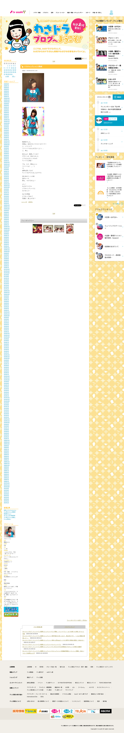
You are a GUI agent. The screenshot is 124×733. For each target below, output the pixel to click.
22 (8, 72)
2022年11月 (6, 164)
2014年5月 (6, 345)
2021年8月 (6, 190)
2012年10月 (6, 379)
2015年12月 (6, 312)
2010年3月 (6, 434)
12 (15, 68)
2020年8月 (6, 212)
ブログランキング (70, 627)
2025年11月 (6, 100)
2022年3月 (6, 178)
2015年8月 (6, 319)
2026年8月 (6, 83)
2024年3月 (6, 135)
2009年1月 (6, 459)
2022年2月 (6, 180)
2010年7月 (6, 427)
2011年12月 (6, 397)
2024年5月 (6, 132)
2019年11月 (6, 228)
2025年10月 (6, 101)
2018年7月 (6, 256)
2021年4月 (6, 197)
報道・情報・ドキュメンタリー (75, 12)
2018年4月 (6, 262)
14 (6, 70)
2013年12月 (6, 354)
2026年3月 (6, 92)
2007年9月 (6, 488)
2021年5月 (6, 196)
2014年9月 (6, 338)
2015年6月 (6, 322)
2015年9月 (6, 317)
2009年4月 (6, 454)
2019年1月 (6, 246)
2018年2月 (6, 265)
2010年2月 (6, 436)
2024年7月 (6, 128)
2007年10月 (6, 486)
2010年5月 (6, 431)
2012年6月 (6, 386)
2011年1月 (6, 417)
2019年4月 (6, 240)
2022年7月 (6, 171)
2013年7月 (6, 363)
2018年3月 (6, 263)
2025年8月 (6, 105)
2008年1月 (6, 481)
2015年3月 (6, 328)
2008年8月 (6, 468)
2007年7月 (6, 491)
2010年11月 (6, 420)
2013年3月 (6, 370)
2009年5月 (6, 452)
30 (10, 74)
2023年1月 (6, 160)
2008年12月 (6, 461)
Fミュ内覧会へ (7, 519)
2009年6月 (6, 450)
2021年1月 (6, 203)
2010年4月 (6, 433)
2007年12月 (6, 483)
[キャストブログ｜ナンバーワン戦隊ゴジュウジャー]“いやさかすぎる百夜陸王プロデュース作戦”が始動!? (52, 646)
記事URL (30, 202)
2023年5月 (6, 153)
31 (11, 74)
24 (11, 72)
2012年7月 (6, 385)
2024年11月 (6, 121)
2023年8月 (6, 148)
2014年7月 (6, 342)
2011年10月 (6, 401)
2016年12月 (6, 290)
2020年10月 (6, 208)
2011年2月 (6, 415)
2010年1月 (6, 438)
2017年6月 (6, 279)
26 (15, 72)
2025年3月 (6, 114)
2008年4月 (6, 475)
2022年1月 (6, 181)
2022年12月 (6, 162)
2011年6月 (6, 408)
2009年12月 (6, 440)
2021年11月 (6, 185)
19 (15, 70)
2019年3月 (6, 242)
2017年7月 (6, 278)
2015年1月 (6, 331)
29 (8, 74)
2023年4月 (6, 155)
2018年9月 (6, 253)
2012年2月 (6, 393)
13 (4, 70)
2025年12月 (6, 98)
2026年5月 (6, 89)
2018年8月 (6, 255)
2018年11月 (6, 249)
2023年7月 (6, 149)
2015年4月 (6, 326)
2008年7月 (6, 470)
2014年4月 (6, 347)
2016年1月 (6, 310)
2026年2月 (6, 94)
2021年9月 (6, 189)
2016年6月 (6, 301)
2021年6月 (6, 194)
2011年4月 (6, 411)
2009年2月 (6, 458)
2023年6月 (6, 151)
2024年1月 (6, 139)
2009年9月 (6, 445)
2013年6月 (6, 365)
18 (13, 70)
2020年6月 (6, 215)
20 (4, 72)
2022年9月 (6, 167)
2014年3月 (6, 349)
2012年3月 (6, 392)
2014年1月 (6, 353)
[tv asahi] (18, 12)
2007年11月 (6, 484)
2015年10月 (6, 315)
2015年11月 (6, 313)
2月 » (13, 76)
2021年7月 (6, 192)
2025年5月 (6, 110)
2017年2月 (6, 287)
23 (10, 72)
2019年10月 (6, 230)
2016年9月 (6, 295)
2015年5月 (6, 324)
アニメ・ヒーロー (60, 12)
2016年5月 (6, 303)
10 (11, 68)
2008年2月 (6, 479)
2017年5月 (6, 281)
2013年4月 (6, 369)
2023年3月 (6, 157)
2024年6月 (6, 130)
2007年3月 (6, 499)
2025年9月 (6, 103)
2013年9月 (6, 360)
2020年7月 (6, 214)
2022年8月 (6, 169)
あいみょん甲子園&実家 (9, 515)
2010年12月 (6, 418)
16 (10, 70)
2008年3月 (6, 477)
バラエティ (45, 12)
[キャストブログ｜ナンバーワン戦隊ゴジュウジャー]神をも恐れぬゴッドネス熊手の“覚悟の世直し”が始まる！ (53, 640)
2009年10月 (6, 443)
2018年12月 (6, 247)
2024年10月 (6, 123)
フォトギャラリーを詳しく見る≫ (77, 620)
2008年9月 (6, 467)
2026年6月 (6, 87)
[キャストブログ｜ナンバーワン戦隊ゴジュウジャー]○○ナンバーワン (41, 644)
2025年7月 (6, 107)
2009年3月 (6, 456)
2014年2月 (6, 351)
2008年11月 (6, 463)
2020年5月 (6, 217)
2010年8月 (6, 426)
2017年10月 (6, 272)
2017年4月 (6, 283)
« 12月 (7, 76)
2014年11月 (6, 335)
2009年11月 (6, 442)
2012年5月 (6, 388)
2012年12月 (6, 376)
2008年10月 (6, 465)
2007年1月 (6, 502)
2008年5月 (6, 474)
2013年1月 (6, 374)
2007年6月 (6, 493)
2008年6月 (6, 472)
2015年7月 (6, 320)
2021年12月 (6, 183)
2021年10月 (6, 187)
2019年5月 (6, 238)
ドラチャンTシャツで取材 (33, 66)
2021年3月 (6, 199)
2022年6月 (6, 173)
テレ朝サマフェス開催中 (10, 511)
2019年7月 (6, 235)
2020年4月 (6, 219)
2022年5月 (6, 174)
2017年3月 (6, 285)
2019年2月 (6, 244)
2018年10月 (6, 251)
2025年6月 (6, 108)
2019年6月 (6, 237)
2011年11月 (6, 399)
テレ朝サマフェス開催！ (10, 517)
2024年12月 (6, 119)
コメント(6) (24, 202)
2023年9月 (6, 146)
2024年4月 (6, 133)
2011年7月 (6, 406)
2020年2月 (6, 222)
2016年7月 (6, 299)
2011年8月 (6, 404)
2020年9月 (6, 210)
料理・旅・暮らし (97, 12)
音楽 (52, 12)
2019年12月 (6, 226)
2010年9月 (6, 424)
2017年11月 (6, 271)
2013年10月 (6, 358)
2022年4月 (6, 176)
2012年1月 (6, 395)
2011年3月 (6, 413)
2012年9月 (6, 381)
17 (11, 70)
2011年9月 (6, 402)
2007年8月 (6, 490)
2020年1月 (6, 224)
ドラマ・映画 (37, 12)
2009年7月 (6, 449)
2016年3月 (6, 306)
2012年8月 (6, 383)
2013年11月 (6, 356)
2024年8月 (6, 126)
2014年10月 (6, 336)
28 (6, 74)
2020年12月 (6, 205)
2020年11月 (6, 206)
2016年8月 (6, 297)
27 (4, 74)
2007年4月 (6, 497)
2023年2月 (6, 158)
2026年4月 (6, 91)
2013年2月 (6, 372)
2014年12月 (6, 333)
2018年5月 (6, 260)
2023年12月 (6, 140)
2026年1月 (6, 96)
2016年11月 (6, 292)
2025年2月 (6, 116)
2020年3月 (6, 221)
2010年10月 (6, 422)
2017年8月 (6, 276)
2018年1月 (6, 267)
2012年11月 (6, 377)
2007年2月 (6, 500)
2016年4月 (6, 304)
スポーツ (88, 12)
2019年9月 (6, 231)
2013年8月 (6, 361)
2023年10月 (6, 144)
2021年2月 (6, 201)
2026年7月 (6, 85)
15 (8, 70)
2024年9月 (6, 124)
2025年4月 (6, 112)
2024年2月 (6, 137)
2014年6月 (6, 344)
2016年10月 (6, 294)
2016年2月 (6, 308)
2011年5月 (6, 410)
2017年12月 (6, 269)
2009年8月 (6, 447)
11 (13, 68)
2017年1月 (6, 288)
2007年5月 (6, 495)
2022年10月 (6, 165)
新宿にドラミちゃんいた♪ (10, 510)
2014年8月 (6, 340)
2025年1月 (6, 117)
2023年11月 (6, 142)
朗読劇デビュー (7, 513)
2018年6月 (6, 258)
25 (13, 72)
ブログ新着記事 (37, 627)
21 (6, 72)
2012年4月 (6, 390)
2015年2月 (6, 329)
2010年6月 (6, 429)
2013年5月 (6, 367)
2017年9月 (6, 274)
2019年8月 (6, 233)
